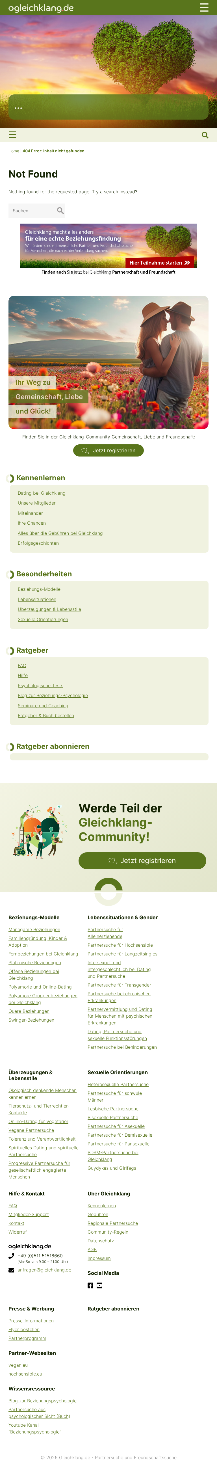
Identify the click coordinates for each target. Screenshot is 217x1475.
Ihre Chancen (32, 523)
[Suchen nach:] (36, 210)
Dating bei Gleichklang (42, 493)
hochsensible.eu (25, 1374)
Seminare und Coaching (43, 705)
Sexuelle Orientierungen (43, 619)
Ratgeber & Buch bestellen (46, 715)
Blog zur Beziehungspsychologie (42, 1400)
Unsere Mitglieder (37, 503)
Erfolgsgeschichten (38, 543)
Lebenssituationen (37, 599)
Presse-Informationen (31, 1320)
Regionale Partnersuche (113, 1223)
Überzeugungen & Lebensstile (49, 609)
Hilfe (23, 675)
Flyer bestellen (24, 1329)
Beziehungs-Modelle (39, 589)
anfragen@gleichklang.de (44, 1270)
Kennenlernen (102, 1205)
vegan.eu (18, 1365)
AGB (92, 1249)
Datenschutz (101, 1240)
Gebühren (98, 1214)
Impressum (99, 1258)
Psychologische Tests (40, 685)
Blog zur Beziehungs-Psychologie (53, 695)
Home (13, 150)
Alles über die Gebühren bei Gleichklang (60, 533)
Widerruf (17, 1232)
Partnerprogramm (27, 1338)
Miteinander (30, 513)
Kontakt (16, 1223)
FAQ (22, 665)
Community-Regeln (108, 1232)
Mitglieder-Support (28, 1214)
